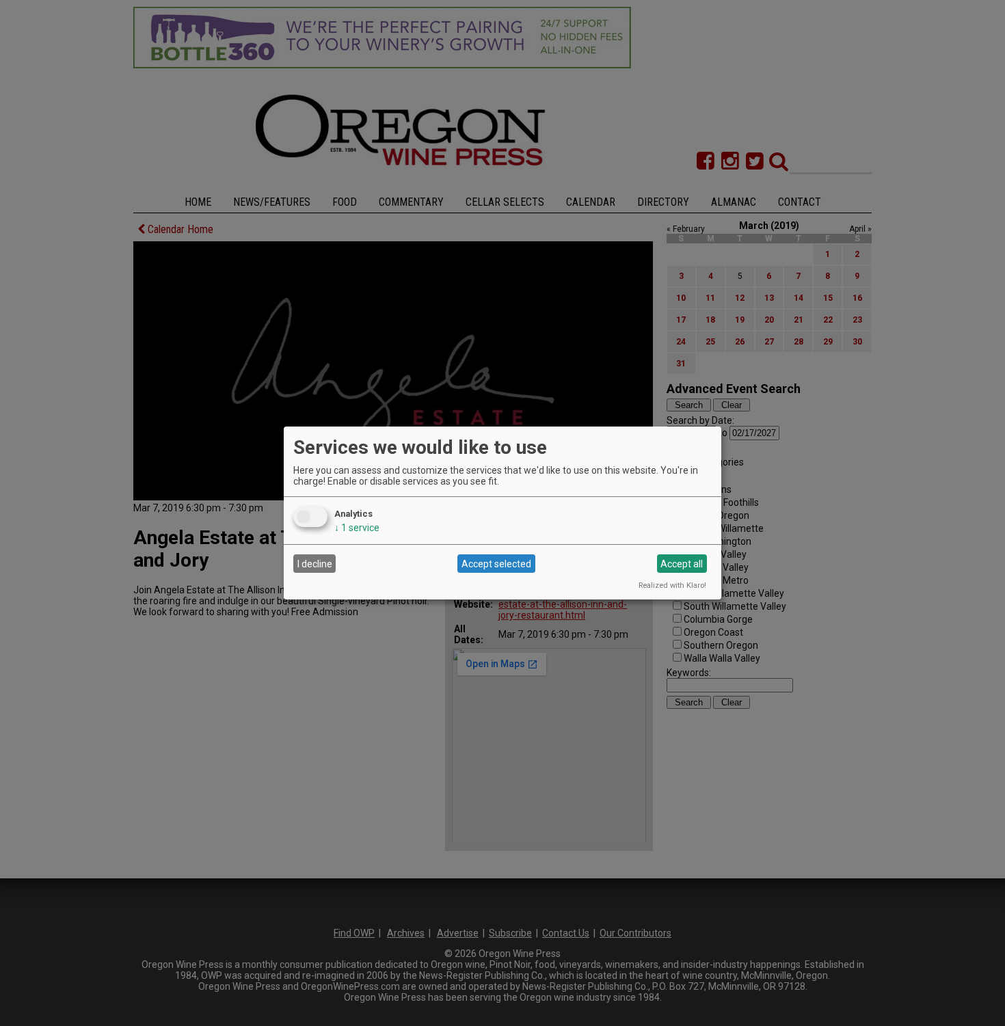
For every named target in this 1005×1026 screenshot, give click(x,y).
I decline (314, 563)
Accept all (681, 563)
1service (356, 527)
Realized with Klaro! (672, 585)
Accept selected (496, 563)
